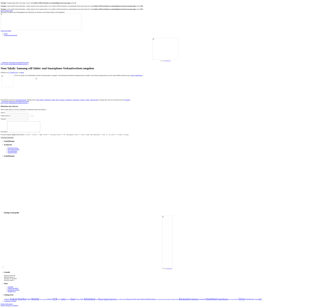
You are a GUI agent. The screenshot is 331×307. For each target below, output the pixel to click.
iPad (97, 299)
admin (22, 72)
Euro (59, 299)
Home (5, 33)
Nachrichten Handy (21, 100)
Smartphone (68, 100)
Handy (73, 299)
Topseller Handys (12, 152)
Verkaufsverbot (94, 100)
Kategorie (113, 299)
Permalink (127, 100)
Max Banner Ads (167, 60)
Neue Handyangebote (13, 149)
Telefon (241, 299)
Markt (41, 100)
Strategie (82, 100)
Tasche (236, 299)
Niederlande (47, 100)
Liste (121, 299)
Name (2, 112)
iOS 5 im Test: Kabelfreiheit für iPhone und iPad (15, 64)
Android (13, 299)
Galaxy (64, 299)
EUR (54, 299)
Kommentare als (13, 290)
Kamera (106, 299)
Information (89, 299)
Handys (78, 299)
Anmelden (10, 287)
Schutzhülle (202, 299)
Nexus (157, 299)
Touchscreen (249, 299)
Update (256, 299)
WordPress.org (12, 291)
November (164, 299)
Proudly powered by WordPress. (9, 305)
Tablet (229, 299)
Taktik (87, 100)
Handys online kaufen (7, 10)
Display (49, 299)
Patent (132, 75)
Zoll (260, 299)
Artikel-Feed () (13, 288)
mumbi (139, 299)
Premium (172, 299)
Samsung (62, 100)
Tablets (232, 299)
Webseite (3, 119)
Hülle (82, 299)
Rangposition (185, 299)
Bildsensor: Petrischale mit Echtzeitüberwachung (15, 62)
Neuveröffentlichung (148, 299)
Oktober (168, 299)
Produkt (176, 299)
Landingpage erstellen (10, 301)
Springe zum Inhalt (6, 31)
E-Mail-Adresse (5, 116)
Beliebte (35, 299)
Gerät (68, 299)
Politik (53, 100)
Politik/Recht (138, 75)
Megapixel (129, 299)
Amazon (6, 299)
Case (41, 299)
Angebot (22, 298)
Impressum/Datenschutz (10, 35)
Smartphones (76, 100)
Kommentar (4, 131)
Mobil (134, 299)
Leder (118, 299)
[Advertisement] (25, 88)
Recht (57, 100)
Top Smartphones (12, 151)
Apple (37, 100)
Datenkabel (44, 299)
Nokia (160, 299)
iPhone (100, 299)
